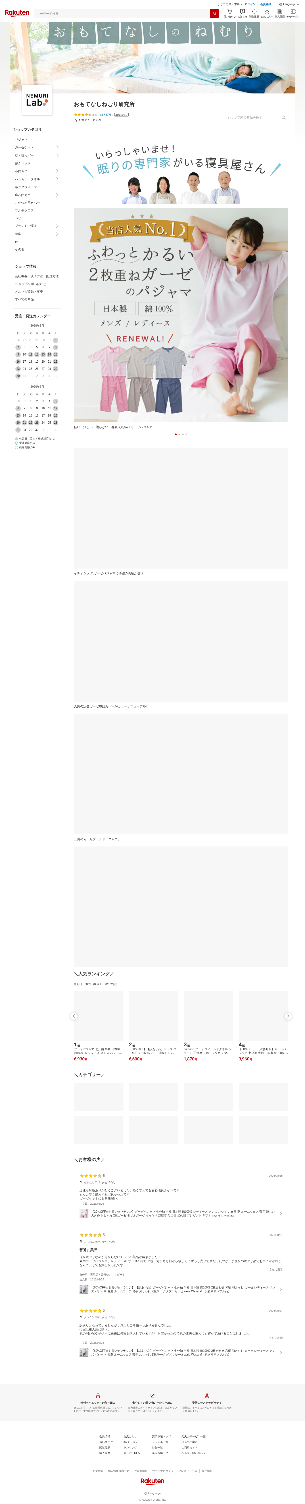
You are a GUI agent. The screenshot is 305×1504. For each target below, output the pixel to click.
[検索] (214, 13)
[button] (289, 4)
